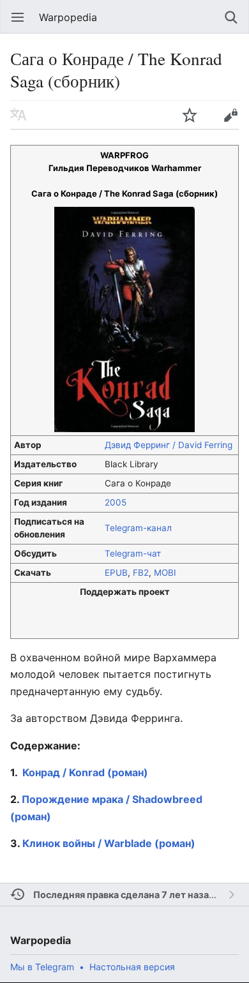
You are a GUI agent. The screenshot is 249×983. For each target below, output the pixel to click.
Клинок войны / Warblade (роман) (108, 843)
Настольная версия (132, 966)
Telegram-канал (138, 528)
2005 (115, 502)
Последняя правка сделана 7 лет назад (124, 894)
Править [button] (230, 115)
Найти (231, 17)
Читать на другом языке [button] (18, 115)
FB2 (141, 572)
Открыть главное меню (18, 17)
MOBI (165, 572)
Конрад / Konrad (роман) (85, 772)
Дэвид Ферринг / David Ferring (168, 445)
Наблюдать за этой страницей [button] (189, 115)
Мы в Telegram (42, 966)
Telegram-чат (133, 553)
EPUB (116, 572)
